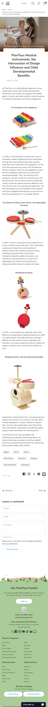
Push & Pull (27, 655)
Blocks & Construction (9, 652)
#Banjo (6, 452)
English (24, 3)
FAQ (3, 682)
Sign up (24, 601)
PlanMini (27, 649)
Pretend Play (28, 652)
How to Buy (6, 670)
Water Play (27, 658)
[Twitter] (12, 631)
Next (41, 490)
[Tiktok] (27, 631)
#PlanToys (22, 458)
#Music (26, 452)
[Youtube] (23, 631)
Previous (8, 490)
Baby (4, 646)
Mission (26, 670)
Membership (6, 679)
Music (26, 643)
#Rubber (34, 458)
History (26, 676)
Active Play (6, 643)
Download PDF (34, 694)
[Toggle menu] (2, 3)
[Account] (39, 2)
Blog (9, 9)
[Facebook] (16, 631)
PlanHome (27, 646)
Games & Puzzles (7, 655)
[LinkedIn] (31, 631)
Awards (26, 679)
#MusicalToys (8, 458)
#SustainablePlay (10, 465)
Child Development (8, 673)
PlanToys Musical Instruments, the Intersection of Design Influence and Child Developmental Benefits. (23, 13)
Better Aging (6, 649)
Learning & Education (9, 658)
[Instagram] (19, 631)
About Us (27, 667)
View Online (13, 694)
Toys (3, 667)
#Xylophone (25, 465)
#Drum (16, 452)
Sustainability (28, 673)
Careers (26, 682)
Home (4, 9)
